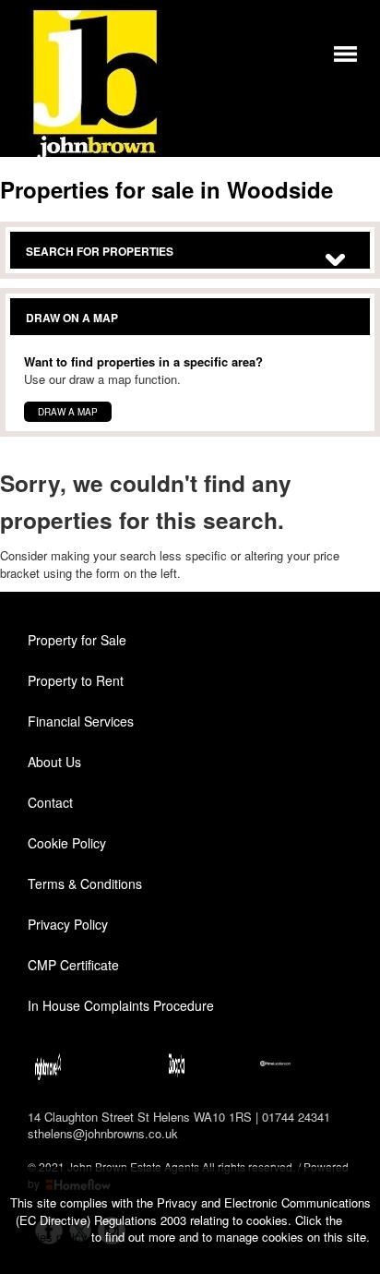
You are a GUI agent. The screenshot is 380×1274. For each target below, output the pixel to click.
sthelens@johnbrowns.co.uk (103, 1133)
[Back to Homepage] (345, 52)
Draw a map (68, 411)
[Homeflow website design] (302, 1166)
